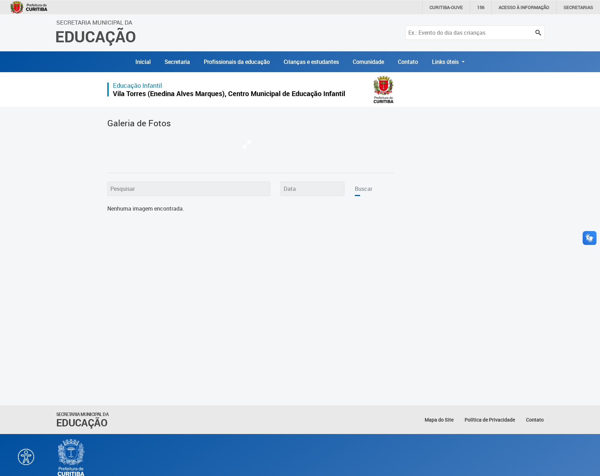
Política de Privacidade (490, 419)
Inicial (143, 62)
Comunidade (368, 62)
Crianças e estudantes (311, 62)
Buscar (363, 189)
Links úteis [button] (446, 62)
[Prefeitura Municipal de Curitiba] (71, 457)
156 (480, 7)
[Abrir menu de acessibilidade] (26, 457)
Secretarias (578, 7)
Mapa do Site (439, 419)
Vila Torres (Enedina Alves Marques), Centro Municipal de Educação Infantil (229, 93)
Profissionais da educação (237, 62)
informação (524, 7)
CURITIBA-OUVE (446, 7)
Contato (408, 62)
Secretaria (177, 62)
